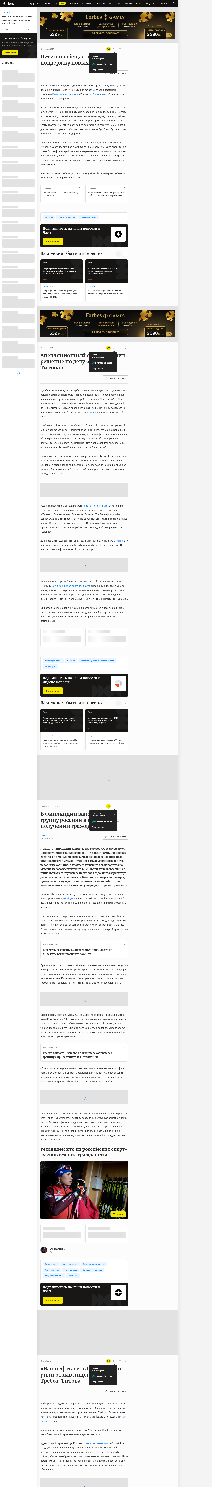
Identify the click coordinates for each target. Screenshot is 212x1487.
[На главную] (8, 3)
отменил (119, 517)
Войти (164, 3)
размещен (92, 412)
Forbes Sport (48, 286)
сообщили (69, 851)
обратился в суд (81, 539)
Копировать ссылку (117, 73)
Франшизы (87, 3)
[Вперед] (132, 194)
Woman (128, 3)
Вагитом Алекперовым (65, 94)
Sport (138, 3)
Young (147, 3)
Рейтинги (74, 3)
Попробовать (98, 69)
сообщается (96, 94)
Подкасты (100, 3)
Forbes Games (54, 3)
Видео (111, 3)
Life (119, 3)
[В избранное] (79, 188)
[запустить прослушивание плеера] (114, 49)
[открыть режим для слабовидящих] (108, 49)
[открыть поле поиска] (173, 3)
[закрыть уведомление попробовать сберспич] (114, 57)
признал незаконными (95, 482)
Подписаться (52, 241)
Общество (92, 286)
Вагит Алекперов (61, 539)
